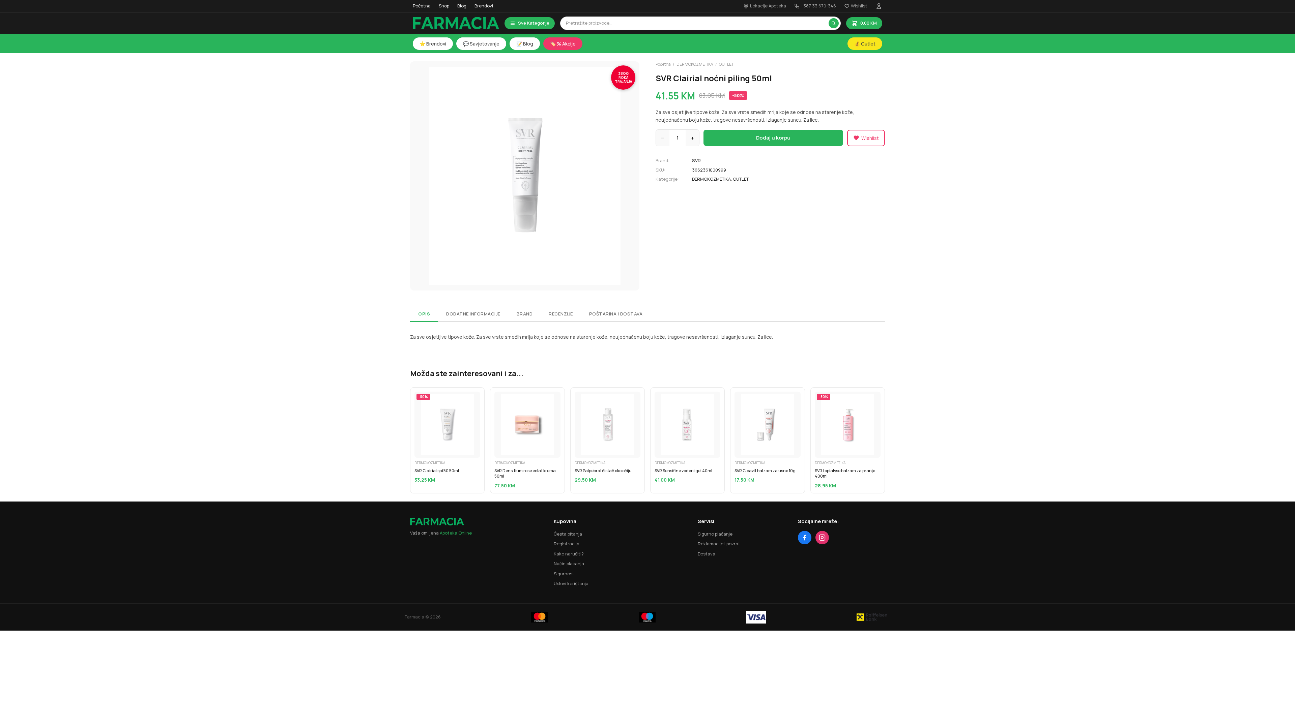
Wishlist (859, 6)
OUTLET (726, 64)
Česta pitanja (568, 534)
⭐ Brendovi (433, 43)
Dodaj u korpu (773, 137)
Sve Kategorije (533, 23)
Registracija (566, 544)
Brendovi (483, 6)
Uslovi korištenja (571, 583)
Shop (444, 6)
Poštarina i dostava (616, 314)
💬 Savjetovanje (481, 43)
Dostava (706, 554)
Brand (525, 314)
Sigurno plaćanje (715, 534)
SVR (696, 160)
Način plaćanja (569, 563)
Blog (461, 6)
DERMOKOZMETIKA (695, 64)
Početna (422, 6)
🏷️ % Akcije (563, 43)
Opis (424, 314)
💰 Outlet (864, 43)
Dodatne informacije (473, 314)
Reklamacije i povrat (719, 544)
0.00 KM (868, 23)
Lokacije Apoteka (768, 6)
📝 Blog (524, 43)
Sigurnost (564, 574)
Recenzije (561, 314)
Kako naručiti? (569, 554)
